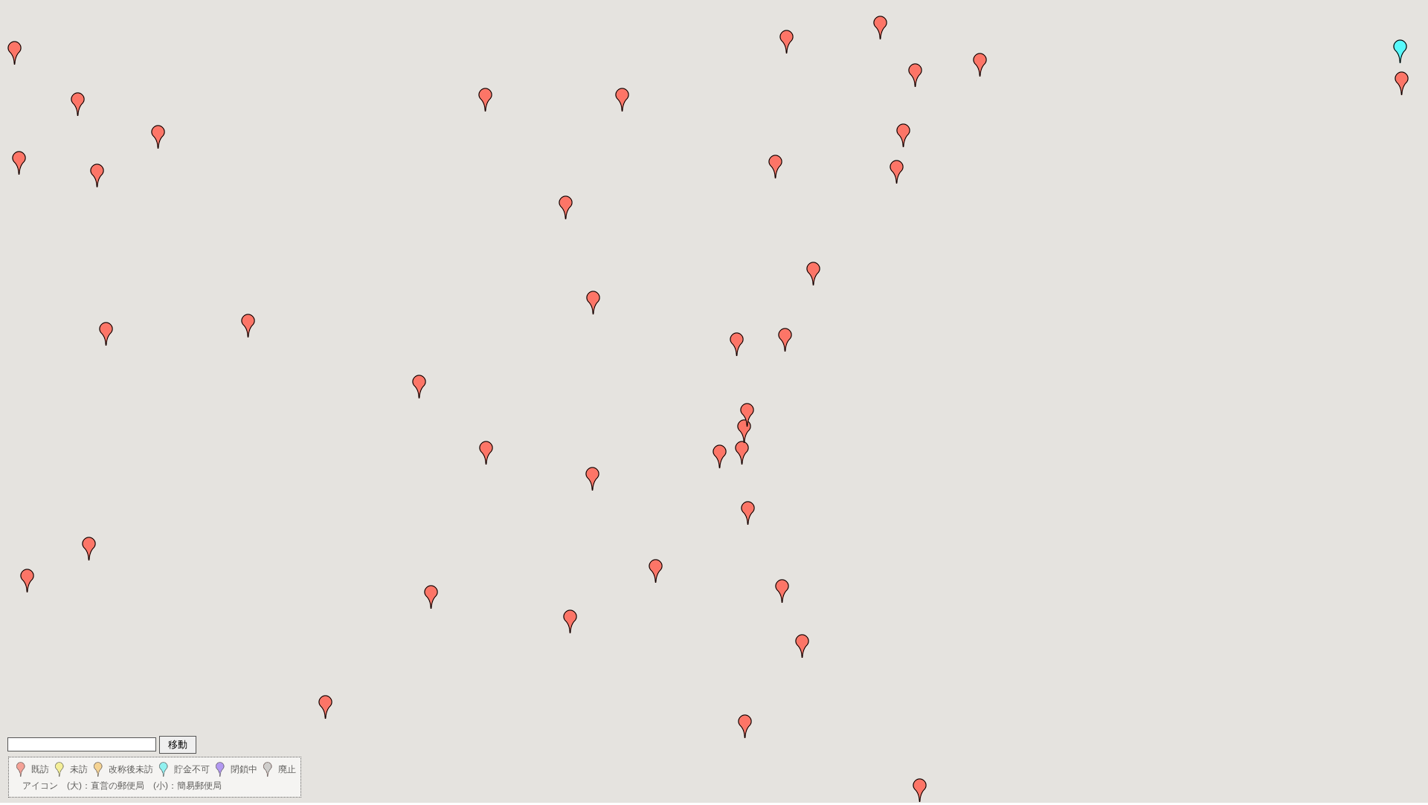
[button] (1400, 51)
